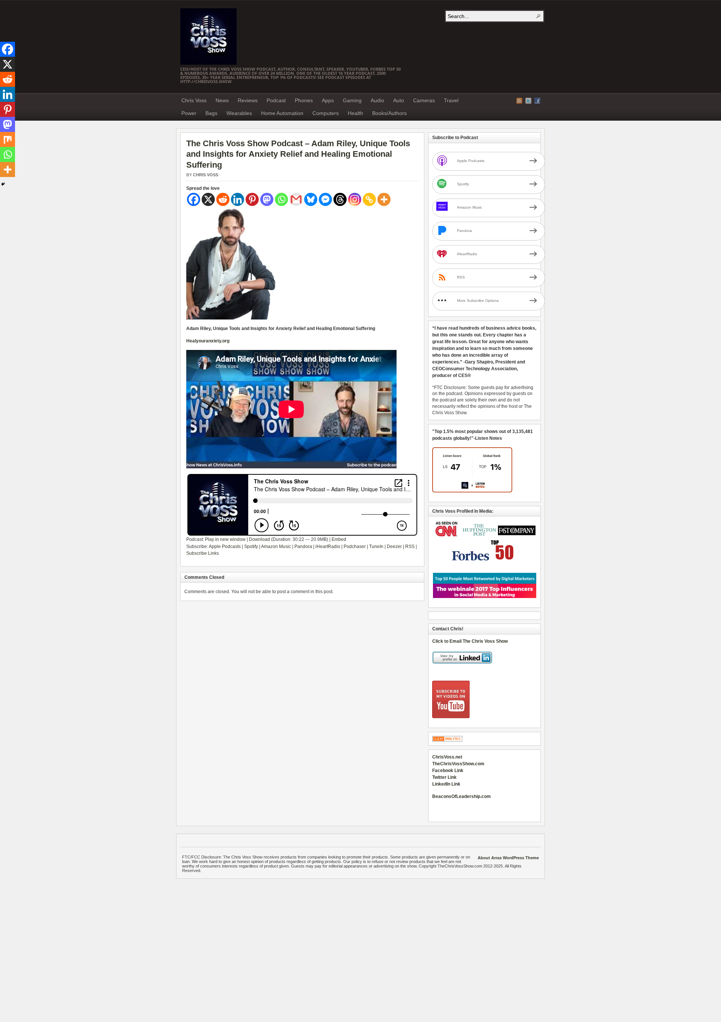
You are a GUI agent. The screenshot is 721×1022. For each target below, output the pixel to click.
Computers (325, 113)
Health (355, 113)
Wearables (239, 113)
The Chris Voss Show (208, 36)
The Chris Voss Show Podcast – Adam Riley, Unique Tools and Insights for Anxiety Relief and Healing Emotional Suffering (298, 154)
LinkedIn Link (446, 784)
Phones (304, 100)
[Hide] (3, 184)
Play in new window (225, 539)
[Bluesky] (310, 199)
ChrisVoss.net (447, 757)
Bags (211, 113)
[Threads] (340, 199)
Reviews (248, 100)
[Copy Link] (369, 199)
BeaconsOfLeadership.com (461, 796)
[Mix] (7, 139)
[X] (208, 199)
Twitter (528, 101)
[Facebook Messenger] (325, 199)
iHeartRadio (327, 546)
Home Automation (282, 113)
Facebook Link (447, 770)
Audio (377, 100)
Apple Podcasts (225, 546)
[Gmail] (296, 199)
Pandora (303, 546)
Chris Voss (194, 100)
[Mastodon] (266, 199)
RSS (410, 546)
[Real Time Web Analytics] (447, 740)
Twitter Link (444, 777)
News (222, 100)
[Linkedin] (237, 199)
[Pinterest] (252, 199)
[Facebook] (193, 199)
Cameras (424, 100)
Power (188, 113)
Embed (339, 539)
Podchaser (355, 546)
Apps (328, 100)
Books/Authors (389, 113)
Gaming (352, 100)
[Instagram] (354, 199)
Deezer (394, 546)
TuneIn (376, 546)
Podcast (276, 100)
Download (259, 539)
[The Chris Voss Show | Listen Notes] (472, 491)
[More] (384, 199)
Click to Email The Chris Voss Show (470, 641)
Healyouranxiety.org (207, 341)
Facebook (537, 101)
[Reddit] (222, 199)
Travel (451, 100)
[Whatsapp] (281, 199)
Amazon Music (276, 546)
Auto (398, 100)
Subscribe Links (202, 553)
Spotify (251, 546)
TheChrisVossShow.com (458, 763)
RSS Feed (519, 101)
